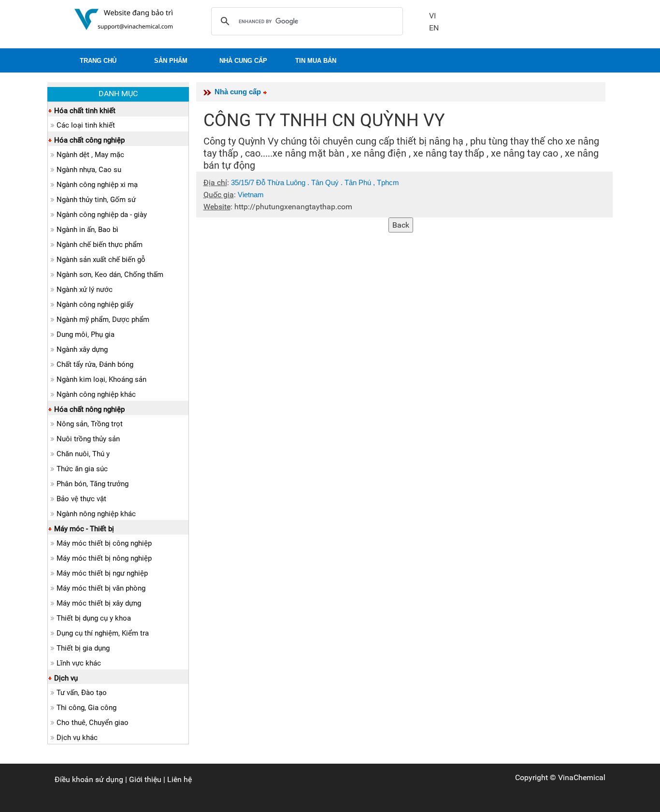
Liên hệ (179, 779)
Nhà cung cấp (238, 91)
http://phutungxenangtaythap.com (293, 206)
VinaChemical (581, 777)
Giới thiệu (145, 779)
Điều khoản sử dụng (89, 779)
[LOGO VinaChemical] (124, 18)
